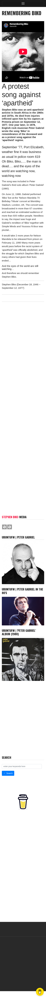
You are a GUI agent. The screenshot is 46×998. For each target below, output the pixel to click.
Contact (9, 981)
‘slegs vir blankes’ (17, 337)
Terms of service (20, 981)
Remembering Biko (18, 460)
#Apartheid (32, 321)
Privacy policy (34, 981)
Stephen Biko (10, 517)
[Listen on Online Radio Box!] (41, 750)
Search (9, 773)
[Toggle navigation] (23, 3)
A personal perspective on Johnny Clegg (21, 387)
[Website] (4, 527)
